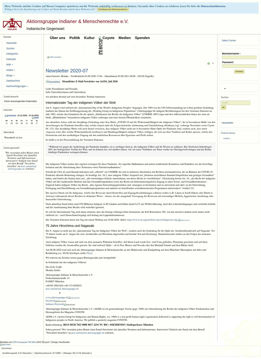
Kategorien (12, 53)
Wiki (9, 64)
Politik (74, 38)
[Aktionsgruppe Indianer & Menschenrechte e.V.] (11, 24)
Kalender (11, 59)
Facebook (50, 300)
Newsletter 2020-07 (67, 70)
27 (37, 123)
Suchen (10, 48)
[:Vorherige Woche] (10, 115)
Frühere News (228, 133)
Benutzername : (231, 53)
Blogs (9, 75)
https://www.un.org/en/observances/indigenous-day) (152, 219)
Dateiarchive (13, 80)
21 (7, 123)
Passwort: (228, 62)
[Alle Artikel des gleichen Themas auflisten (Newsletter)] (53, 82)
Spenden (142, 38)
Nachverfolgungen (16, 86)
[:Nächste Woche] (35, 118)
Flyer (88, 253)
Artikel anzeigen (55, 57)
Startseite (11, 43)
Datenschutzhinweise (213, 6)
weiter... (226, 138)
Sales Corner (229, 40)
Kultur (89, 38)
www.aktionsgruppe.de (57, 297)
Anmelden (239, 71)
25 (27, 123)
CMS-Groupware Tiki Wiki (24, 342)
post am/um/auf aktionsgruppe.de (62, 288)
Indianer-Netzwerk (55, 304)
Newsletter (227, 122)
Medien (125, 38)
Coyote (108, 38)
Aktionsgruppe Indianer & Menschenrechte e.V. (78, 21)
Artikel (10, 70)
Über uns (57, 38)
